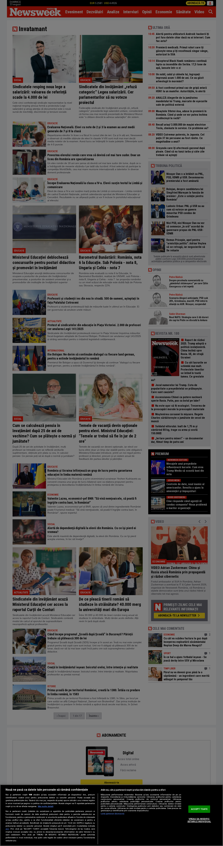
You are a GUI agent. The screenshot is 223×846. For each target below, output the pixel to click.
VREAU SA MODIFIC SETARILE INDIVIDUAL (199, 820)
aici (7, 829)
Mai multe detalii (45, 806)
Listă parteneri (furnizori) (112, 814)
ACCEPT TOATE (199, 809)
